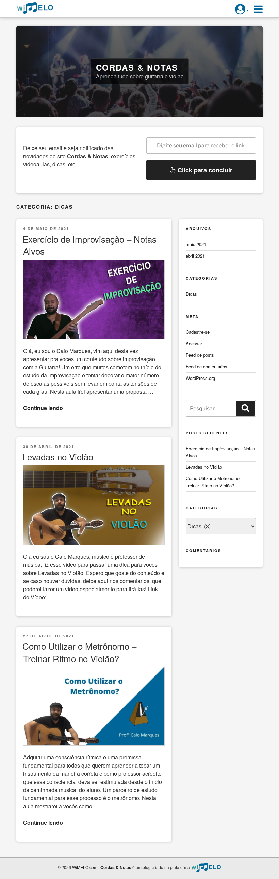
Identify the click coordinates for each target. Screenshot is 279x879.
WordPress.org (200, 378)
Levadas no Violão (57, 456)
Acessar (194, 343)
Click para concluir (204, 169)
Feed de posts (200, 355)
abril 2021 (195, 255)
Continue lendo (43, 408)
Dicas (191, 294)
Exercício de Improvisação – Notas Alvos (89, 244)
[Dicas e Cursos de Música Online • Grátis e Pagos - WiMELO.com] (206, 867)
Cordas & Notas (137, 67)
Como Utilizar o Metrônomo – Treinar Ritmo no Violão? (79, 651)
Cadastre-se (198, 332)
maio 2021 (196, 244)
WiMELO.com (84, 867)
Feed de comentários (206, 366)
